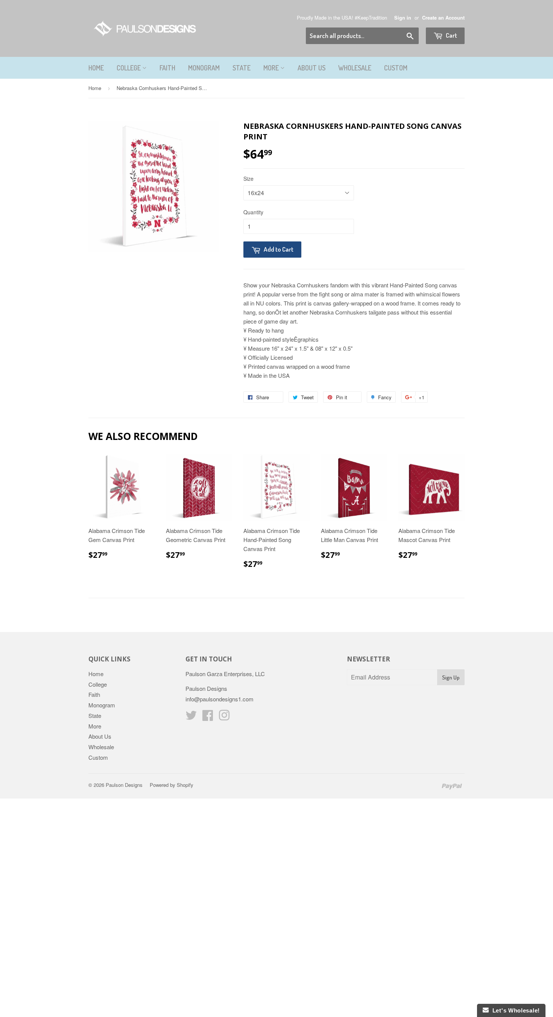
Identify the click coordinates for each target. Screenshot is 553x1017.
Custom (395, 68)
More (271, 68)
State (241, 68)
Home (96, 68)
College (129, 68)
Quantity (253, 212)
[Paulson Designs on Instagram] (224, 717)
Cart (451, 35)
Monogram (204, 68)
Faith (167, 68)
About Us (311, 68)
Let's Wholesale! (514, 1010)
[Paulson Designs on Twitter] (191, 717)
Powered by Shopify (171, 784)
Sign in (402, 17)
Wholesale (354, 68)
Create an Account (443, 17)
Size (248, 178)
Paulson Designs (124, 784)
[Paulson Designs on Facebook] (207, 717)
